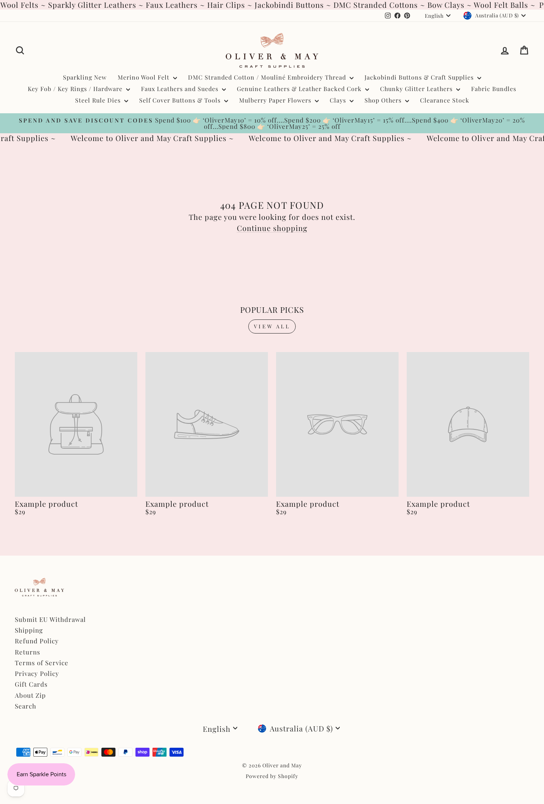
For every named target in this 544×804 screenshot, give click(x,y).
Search (25, 706)
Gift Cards (31, 684)
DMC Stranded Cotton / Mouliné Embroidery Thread (268, 77)
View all (272, 326)
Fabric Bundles (493, 89)
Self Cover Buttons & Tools (180, 100)
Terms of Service (41, 663)
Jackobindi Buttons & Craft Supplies (420, 77)
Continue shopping (272, 228)
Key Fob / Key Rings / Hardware (76, 89)
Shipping (29, 630)
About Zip (30, 695)
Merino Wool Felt (144, 77)
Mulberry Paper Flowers (276, 100)
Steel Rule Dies (98, 100)
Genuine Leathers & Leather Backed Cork (300, 89)
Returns (27, 652)
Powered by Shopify (272, 776)
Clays (339, 100)
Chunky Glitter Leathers (417, 89)
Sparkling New (85, 77)
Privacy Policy (37, 673)
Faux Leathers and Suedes (180, 89)
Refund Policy (37, 641)
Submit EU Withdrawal (50, 619)
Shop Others (384, 100)
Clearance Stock (444, 100)
